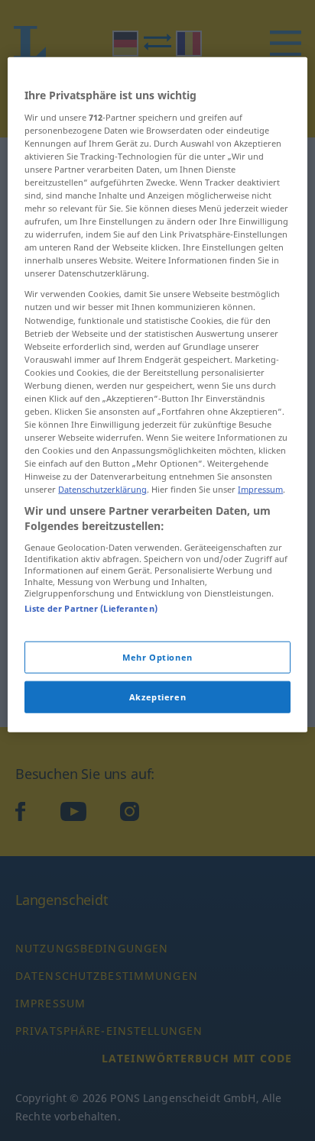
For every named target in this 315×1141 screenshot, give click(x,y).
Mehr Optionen (157, 657)
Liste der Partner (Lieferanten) (91, 607)
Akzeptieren (157, 697)
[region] (157, 394)
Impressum (260, 489)
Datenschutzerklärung (102, 489)
